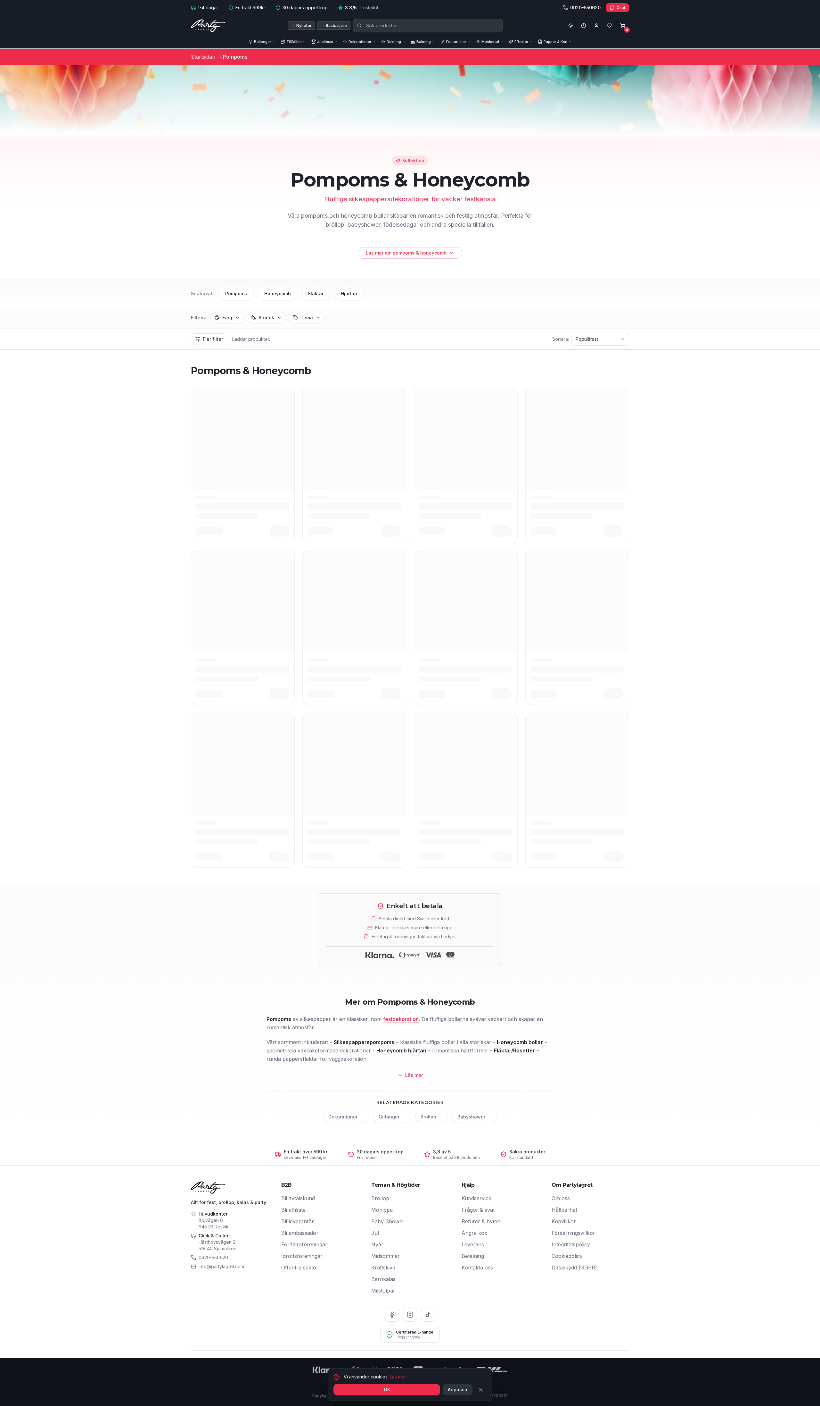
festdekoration (401, 1019)
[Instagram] (410, 1315)
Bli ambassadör (299, 1233)
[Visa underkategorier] (275, 42)
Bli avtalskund (298, 1198)
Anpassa (457, 1389)
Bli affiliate (293, 1210)
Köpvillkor (564, 1221)
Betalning (473, 1256)
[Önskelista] (609, 25)
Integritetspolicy (571, 1244)
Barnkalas (383, 1279)
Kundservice (476, 1198)
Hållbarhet (564, 1210)
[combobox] (600, 339)
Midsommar (385, 1256)
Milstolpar (383, 1290)
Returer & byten (481, 1221)
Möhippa (382, 1210)
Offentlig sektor (299, 1267)
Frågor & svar (478, 1210)
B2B (286, 1185)
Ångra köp (475, 1233)
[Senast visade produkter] (583, 25)
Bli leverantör (297, 1221)
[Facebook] (392, 1315)
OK (387, 1389)
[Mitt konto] (596, 25)
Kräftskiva (383, 1267)
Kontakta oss (477, 1267)
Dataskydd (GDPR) (574, 1267)
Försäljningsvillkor (573, 1233)
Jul (375, 1233)
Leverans (473, 1244)
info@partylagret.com (221, 1266)
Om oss (561, 1198)
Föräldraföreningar (304, 1244)
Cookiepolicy (567, 1256)
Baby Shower (388, 1221)
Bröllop (380, 1198)
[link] (235, 57)
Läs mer (398, 1376)
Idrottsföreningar (302, 1256)
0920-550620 (213, 1257)
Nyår (377, 1244)
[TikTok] (428, 1315)
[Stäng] (481, 1389)
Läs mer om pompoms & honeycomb (406, 252)
